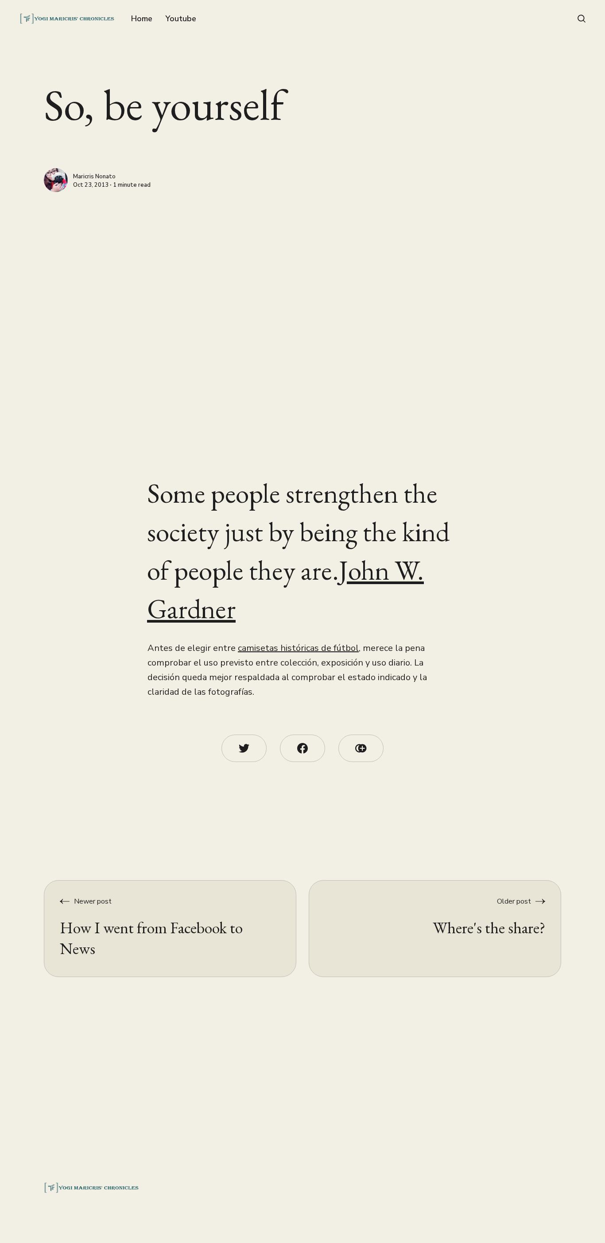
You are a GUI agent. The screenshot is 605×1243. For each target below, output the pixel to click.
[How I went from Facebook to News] (170, 929)
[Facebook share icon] (302, 748)
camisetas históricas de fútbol (298, 648)
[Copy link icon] (361, 748)
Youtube (180, 18)
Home (141, 18)
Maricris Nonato (94, 177)
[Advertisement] (282, 258)
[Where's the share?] (435, 929)
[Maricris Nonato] (56, 180)
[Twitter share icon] (244, 748)
